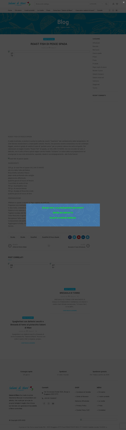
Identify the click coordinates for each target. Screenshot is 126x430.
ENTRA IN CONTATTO (63, 212)
